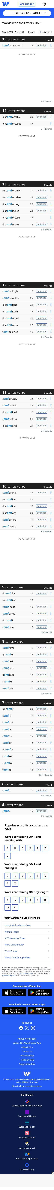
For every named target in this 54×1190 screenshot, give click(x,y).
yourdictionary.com (26, 973)
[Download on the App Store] (14, 993)
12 (15, 907)
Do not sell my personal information (27, 1086)
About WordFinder (27, 1038)
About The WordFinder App (27, 1043)
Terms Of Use (27, 1059)
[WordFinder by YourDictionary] (5, 4)
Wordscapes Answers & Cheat (27, 1105)
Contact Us (27, 1051)
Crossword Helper (27, 1116)
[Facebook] (21, 1028)
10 (45, 900)
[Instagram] (33, 1028)
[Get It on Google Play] (40, 993)
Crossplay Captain (27, 1148)
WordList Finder (27, 1126)
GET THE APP (27, 4)
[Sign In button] (44, 4)
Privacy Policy (27, 1055)
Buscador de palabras (27, 1158)
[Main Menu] (50, 4)
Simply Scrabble (27, 1137)
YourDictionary (27, 1169)
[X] (27, 1028)
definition (41, 45)
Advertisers (27, 1047)
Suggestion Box (27, 1064)
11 (7, 907)
